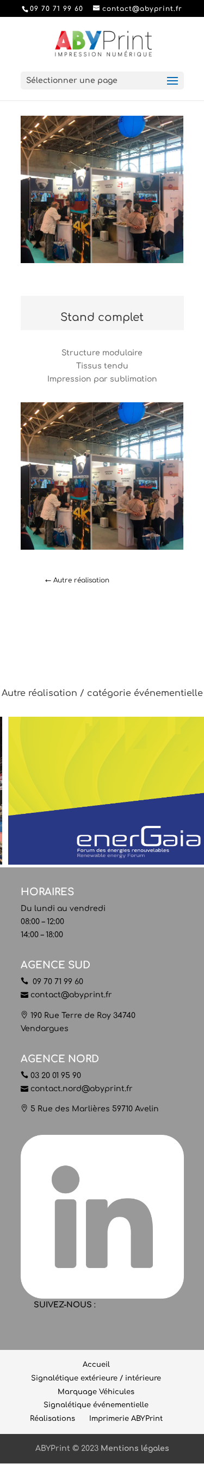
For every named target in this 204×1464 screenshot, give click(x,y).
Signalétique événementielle (96, 1405)
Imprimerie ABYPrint (126, 1419)
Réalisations (52, 1419)
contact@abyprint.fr (71, 995)
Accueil (96, 1364)
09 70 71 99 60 (56, 982)
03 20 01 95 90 (55, 1076)
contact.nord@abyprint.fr (81, 1089)
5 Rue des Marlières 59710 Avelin (94, 1109)
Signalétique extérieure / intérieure (96, 1378)
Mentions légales (135, 1448)
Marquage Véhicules (96, 1392)
